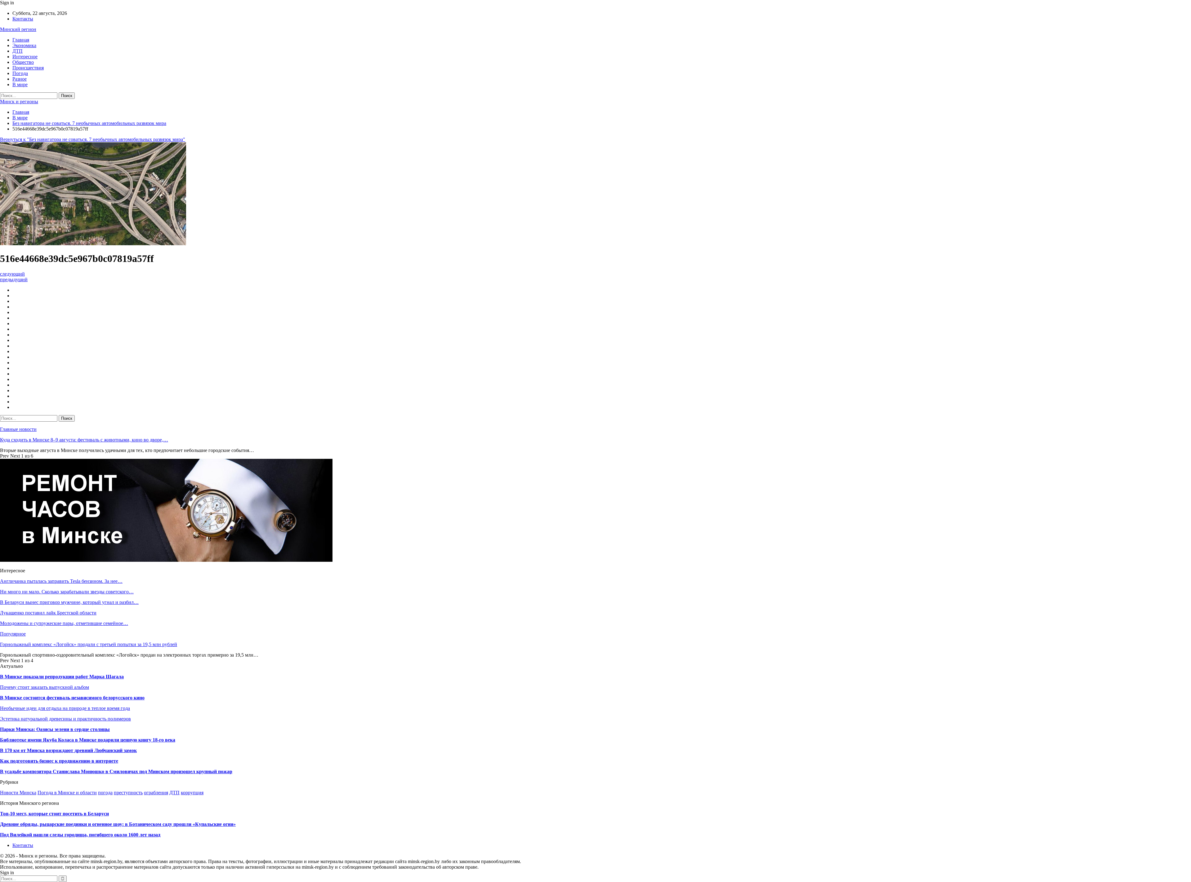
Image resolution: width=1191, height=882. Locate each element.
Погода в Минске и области (67, 792)
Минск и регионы (19, 101)
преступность (128, 792)
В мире (20, 84)
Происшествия (28, 67)
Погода (20, 73)
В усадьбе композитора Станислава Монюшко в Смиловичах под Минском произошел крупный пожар (116, 771)
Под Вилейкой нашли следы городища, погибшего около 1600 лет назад (80, 834)
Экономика (24, 45)
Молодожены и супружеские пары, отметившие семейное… (64, 623)
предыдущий (14, 279)
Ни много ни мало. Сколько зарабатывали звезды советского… (67, 591)
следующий (12, 274)
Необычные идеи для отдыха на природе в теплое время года (65, 708)
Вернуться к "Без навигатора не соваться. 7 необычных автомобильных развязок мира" (92, 139)
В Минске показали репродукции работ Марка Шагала (62, 676)
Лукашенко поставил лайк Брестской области (48, 612)
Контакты (22, 18)
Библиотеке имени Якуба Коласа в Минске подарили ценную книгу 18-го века (87, 739)
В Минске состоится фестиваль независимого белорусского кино (72, 697)
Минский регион (18, 29)
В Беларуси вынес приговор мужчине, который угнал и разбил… (69, 602)
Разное (19, 79)
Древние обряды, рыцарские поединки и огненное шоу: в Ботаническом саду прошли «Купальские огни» (118, 824)
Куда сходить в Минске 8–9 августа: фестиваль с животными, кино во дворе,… (84, 439)
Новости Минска (18, 792)
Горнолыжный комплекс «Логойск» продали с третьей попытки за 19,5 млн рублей (88, 644)
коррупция (192, 792)
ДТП (17, 51)
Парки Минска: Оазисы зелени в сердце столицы (55, 729)
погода (105, 792)
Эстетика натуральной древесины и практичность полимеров (65, 718)
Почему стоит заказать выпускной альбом (44, 687)
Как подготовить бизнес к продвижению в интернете (59, 761)
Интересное (25, 56)
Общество (23, 62)
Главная (20, 39)
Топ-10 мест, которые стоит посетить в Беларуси (54, 813)
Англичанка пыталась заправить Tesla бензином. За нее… (61, 581)
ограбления (156, 792)
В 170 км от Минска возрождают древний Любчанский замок (68, 750)
